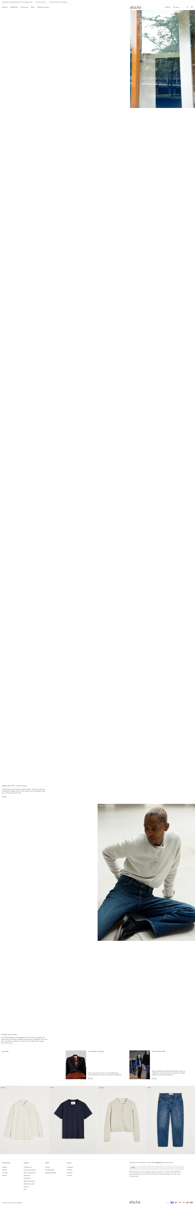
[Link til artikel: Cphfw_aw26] (139, 1064)
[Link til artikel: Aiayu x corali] (76, 1064)
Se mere (4, 796)
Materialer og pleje (43, 7)
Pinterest (69, 1170)
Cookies (47, 1167)
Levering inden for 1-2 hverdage (58, 2)
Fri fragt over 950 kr (41, 2)
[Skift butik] (183, 7)
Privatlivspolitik (49, 1170)
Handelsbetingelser (50, 1173)
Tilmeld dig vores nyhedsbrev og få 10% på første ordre (17, 2)
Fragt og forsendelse (30, 1170)
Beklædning (14, 7)
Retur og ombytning (29, 1173)
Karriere (4, 1175)
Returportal (27, 1175)
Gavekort (26, 1186)
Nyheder (5, 7)
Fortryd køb (27, 1178)
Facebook (70, 1173)
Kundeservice (28, 1167)
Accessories (24, 7)
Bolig (32, 7)
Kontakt (4, 1167)
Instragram (70, 1167)
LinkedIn (69, 1175)
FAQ (25, 1189)
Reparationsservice (29, 1181)
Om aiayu (176, 7)
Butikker (168, 7)
